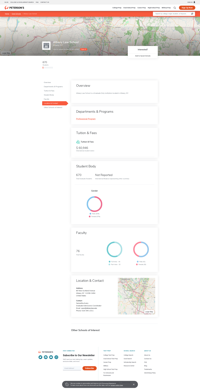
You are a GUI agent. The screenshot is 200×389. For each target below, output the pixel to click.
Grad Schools (16, 14)
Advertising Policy (150, 373)
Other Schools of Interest (53, 107)
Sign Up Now (187, 8)
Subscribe (89, 368)
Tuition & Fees (49, 91)
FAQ (37, 2)
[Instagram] (56, 357)
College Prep (116, 8)
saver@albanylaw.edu (89, 308)
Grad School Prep (129, 8)
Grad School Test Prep (110, 359)
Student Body (49, 95)
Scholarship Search (130, 362)
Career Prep (142, 8)
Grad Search (128, 359)
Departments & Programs (53, 86)
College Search (128, 355)
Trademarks (148, 369)
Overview (47, 82)
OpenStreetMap (186, 18)
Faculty (46, 99)
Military (105, 366)
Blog (6, 2)
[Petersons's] (14, 8)
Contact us (45, 2)
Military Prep (166, 8)
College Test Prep (108, 355)
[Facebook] (46, 357)
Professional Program (86, 119)
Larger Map (6, 53)
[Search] (175, 7)
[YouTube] (51, 357)
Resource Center (129, 366)
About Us (147, 355)
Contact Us (147, 359)
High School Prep (154, 8)
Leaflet (175, 18)
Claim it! (83, 49)
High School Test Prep (110, 369)
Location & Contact (51, 103)
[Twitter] (40, 357)
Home (7, 14)
